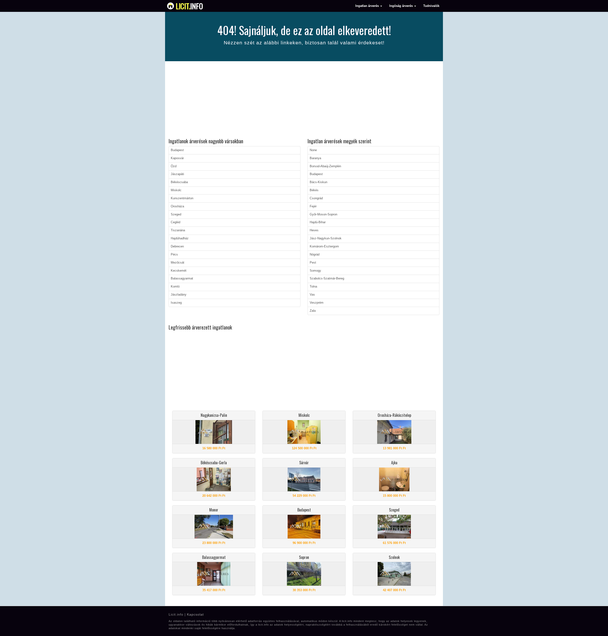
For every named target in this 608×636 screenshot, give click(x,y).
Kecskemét (178, 270)
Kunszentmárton (182, 198)
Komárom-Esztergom (324, 246)
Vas (312, 294)
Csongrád (316, 198)
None (313, 150)
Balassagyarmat (182, 278)
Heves (314, 230)
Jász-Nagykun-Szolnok (326, 238)
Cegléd (175, 222)
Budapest (177, 150)
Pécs (174, 254)
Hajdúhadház (180, 238)
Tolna (313, 286)
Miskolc (176, 190)
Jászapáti (177, 174)
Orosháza (177, 206)
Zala (313, 310)
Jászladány (178, 294)
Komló (175, 286)
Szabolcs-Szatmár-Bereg (327, 278)
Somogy (315, 270)
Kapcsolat (195, 614)
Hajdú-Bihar (318, 222)
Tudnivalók (431, 6)
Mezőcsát (177, 262)
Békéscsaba (179, 182)
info (189, 5)
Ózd (173, 166)
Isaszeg (176, 302)
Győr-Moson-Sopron (323, 214)
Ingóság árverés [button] (401, 6)
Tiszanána (178, 230)
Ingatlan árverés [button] (367, 6)
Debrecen (177, 246)
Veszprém (316, 302)
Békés (314, 190)
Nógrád (314, 254)
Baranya (315, 158)
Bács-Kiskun (318, 182)
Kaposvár (177, 158)
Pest (313, 262)
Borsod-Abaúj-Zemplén (325, 166)
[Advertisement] (304, 100)
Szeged (176, 214)
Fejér (313, 206)
